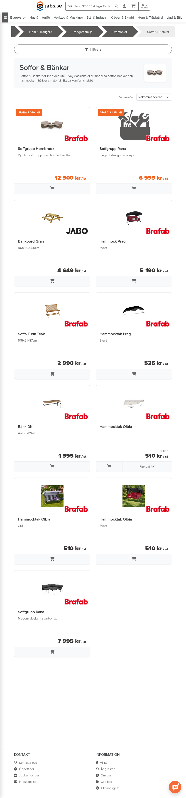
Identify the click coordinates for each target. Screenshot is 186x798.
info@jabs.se (28, 781)
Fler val (145, 466)
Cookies (106, 781)
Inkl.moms (144, 6)
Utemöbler (120, 32)
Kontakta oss (28, 762)
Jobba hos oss (29, 775)
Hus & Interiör (39, 17)
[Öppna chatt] (175, 787)
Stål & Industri (97, 17)
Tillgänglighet (110, 788)
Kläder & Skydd (122, 17)
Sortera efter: (127, 97)
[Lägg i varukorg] (52, 189)
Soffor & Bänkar (158, 32)
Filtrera (95, 49)
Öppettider (26, 769)
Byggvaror (18, 17)
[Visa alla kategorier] (5, 17)
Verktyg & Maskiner (68, 17)
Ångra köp (108, 769)
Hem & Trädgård (150, 17)
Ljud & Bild (174, 17)
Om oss (106, 775)
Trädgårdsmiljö (82, 32)
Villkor (104, 762)
